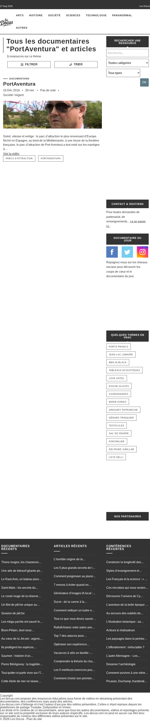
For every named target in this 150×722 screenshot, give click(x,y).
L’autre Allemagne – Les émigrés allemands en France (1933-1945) (125, 656)
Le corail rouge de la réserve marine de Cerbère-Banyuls (19, 597)
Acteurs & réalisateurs (120, 630)
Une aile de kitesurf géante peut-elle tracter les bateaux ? (22, 571)
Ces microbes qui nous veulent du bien (126, 588)
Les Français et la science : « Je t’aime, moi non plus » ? (127, 580)
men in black (118, 362)
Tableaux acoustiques (124, 370)
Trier (78, 64)
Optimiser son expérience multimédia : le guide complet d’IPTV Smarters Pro (73, 645)
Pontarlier (117, 441)
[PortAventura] (52, 132)
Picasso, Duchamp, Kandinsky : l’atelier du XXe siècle (126, 682)
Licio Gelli (116, 457)
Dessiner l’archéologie (121, 664)
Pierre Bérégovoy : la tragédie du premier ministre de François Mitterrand (21, 665)
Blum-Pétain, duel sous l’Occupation (16, 631)
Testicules (116, 425)
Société (54, 15)
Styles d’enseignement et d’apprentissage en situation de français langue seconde (126, 571)
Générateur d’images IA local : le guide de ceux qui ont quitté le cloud (75, 594)
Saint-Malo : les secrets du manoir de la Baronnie (18, 588)
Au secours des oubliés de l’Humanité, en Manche (123, 614)
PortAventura (19, 84)
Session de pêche (13, 613)
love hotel (116, 378)
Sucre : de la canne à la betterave (69, 602)
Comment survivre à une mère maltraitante (125, 673)
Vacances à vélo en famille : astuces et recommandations (72, 653)
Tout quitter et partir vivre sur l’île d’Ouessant (22, 673)
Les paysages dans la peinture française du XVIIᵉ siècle (126, 639)
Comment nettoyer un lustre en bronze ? (73, 611)
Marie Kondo (117, 402)
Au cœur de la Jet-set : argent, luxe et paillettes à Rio (20, 639)
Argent (19, 95)
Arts (20, 15)
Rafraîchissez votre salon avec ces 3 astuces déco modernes (73, 628)
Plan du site (34, 719)
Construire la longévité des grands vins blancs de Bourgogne (123, 563)
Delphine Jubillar (121, 449)
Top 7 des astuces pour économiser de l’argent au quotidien (70, 636)
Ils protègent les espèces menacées (17, 648)
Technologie (96, 15)
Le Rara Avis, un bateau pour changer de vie (20, 580)
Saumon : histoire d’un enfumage (15, 656)
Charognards (118, 394)
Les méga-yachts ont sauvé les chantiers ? (21, 622)
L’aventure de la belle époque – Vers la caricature (126, 605)
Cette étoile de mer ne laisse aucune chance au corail (19, 682)
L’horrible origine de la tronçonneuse (68, 560)
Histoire (36, 15)
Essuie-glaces (119, 386)
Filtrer (31, 64)
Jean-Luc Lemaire (121, 354)
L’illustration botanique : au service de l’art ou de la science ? (126, 622)
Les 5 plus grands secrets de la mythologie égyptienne (74, 568)
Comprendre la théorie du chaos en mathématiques (74, 662)
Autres (21, 27)
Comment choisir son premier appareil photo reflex (73, 679)
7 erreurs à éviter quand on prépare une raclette (71, 585)
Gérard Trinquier (121, 418)
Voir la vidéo (11, 153)
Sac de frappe (119, 433)
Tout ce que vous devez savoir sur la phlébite (73, 619)
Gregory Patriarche (123, 410)
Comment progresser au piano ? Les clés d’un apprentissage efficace (74, 577)
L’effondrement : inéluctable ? (125, 647)
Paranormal (122, 15)
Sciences (73, 15)
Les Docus (17, 719)
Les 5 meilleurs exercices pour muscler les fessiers (73, 670)
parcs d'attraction (19, 158)
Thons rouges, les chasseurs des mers (20, 563)
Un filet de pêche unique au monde (19, 605)
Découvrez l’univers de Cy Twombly (123, 597)
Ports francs (118, 346)
